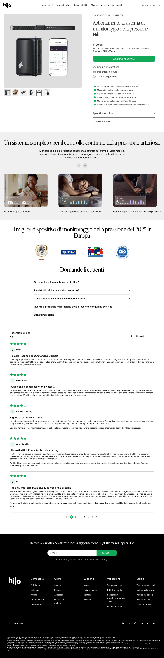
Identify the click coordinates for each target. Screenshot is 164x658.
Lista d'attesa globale (60, 601)
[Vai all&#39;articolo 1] (7, 92)
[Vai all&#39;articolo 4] (31, 92)
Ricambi (87, 599)
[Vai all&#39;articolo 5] (39, 92)
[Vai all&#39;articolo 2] (15, 92)
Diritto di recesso (144, 604)
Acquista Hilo (48, 5)
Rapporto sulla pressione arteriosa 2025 (116, 598)
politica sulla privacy (146, 590)
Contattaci (117, 5)
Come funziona (64, 5)
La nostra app (37, 604)
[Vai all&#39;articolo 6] (46, 92)
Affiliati (34, 595)
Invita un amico (90, 590)
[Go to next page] (97, 517)
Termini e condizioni (146, 585)
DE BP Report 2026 (116, 606)
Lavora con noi (37, 599)
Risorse (94, 5)
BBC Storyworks (114, 590)
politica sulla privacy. (97, 559)
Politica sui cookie (145, 595)
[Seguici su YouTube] (141, 623)
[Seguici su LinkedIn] (154, 623)
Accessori (104, 5)
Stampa (57, 585)
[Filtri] (131, 336)
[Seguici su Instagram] (135, 623)
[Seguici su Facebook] (123, 623)
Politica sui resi (143, 599)
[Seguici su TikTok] (148, 623)
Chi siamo (35, 585)
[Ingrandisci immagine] (76, 82)
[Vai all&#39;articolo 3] (23, 92)
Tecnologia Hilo (81, 5)
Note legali (35, 590)
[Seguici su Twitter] (129, 623)
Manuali (87, 585)
